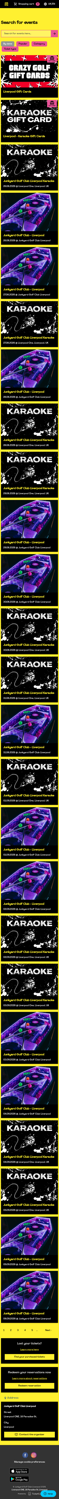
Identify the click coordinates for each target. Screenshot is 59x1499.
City (6, 1423)
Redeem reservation (29, 1386)
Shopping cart (28, 4)
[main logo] (6, 4)
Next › (48, 1330)
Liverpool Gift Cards (17, 91)
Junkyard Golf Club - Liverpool (23, 235)
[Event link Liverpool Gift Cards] (29, 71)
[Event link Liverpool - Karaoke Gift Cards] (29, 116)
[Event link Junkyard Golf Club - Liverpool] (29, 212)
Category (39, 44)
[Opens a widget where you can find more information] (48, 1494)
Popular (23, 44)
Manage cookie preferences (29, 1462)
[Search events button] (54, 33)
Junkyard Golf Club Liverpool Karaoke (28, 181)
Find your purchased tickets (29, 1357)
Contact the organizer (31, 1434)
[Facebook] (25, 1455)
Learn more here (29, 1350)
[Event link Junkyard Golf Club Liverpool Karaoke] (29, 161)
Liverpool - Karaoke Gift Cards (24, 136)
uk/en (51, 4)
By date (7, 44)
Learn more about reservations (29, 1378)
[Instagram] (34, 1455)
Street (7, 1412)
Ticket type (10, 49)
